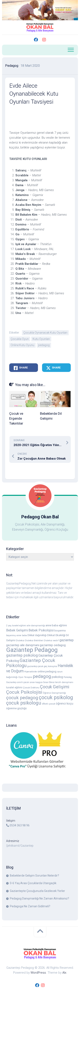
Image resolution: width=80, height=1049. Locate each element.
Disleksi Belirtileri (34, 640)
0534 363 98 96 (20, 825)
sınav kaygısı (36, 682)
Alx (64, 972)
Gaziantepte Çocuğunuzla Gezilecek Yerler (37, 891)
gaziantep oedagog (53, 645)
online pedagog (47, 671)
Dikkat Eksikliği (56, 635)
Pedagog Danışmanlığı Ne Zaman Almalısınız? (39, 898)
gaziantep (66, 640)
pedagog (44, 345)
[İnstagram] (44, 40)
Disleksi (20, 640)
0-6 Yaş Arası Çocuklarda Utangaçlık (33, 883)
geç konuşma (50, 666)
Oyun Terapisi (25, 677)
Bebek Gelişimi (17, 630)
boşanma (60, 630)
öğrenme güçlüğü (16, 708)
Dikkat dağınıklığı (37, 635)
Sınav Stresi (49, 682)
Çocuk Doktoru (31, 687)
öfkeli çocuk (48, 703)
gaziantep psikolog (22, 655)
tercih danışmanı (64, 682)
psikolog (57, 677)
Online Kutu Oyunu (22, 345)
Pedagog (11, 66)
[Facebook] (36, 40)
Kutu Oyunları (41, 339)
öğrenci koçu (64, 703)
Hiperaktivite (30, 671)
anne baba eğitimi (56, 625)
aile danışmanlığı (36, 625)
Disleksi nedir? (51, 640)
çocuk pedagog (22, 697)
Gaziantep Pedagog (32, 649)
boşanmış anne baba (16, 635)
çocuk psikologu (23, 703)
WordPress (38, 972)
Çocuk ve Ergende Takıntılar (16, 418)
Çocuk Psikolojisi (24, 692)
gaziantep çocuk (35, 666)
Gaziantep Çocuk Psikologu (30, 663)
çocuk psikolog (56, 697)
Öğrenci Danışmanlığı (54, 693)
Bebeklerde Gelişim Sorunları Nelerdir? (34, 875)
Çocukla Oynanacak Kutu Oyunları (45, 332)
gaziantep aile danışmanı (22, 645)
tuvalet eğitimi (14, 687)
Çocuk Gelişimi (54, 686)
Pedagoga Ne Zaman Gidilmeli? (30, 906)
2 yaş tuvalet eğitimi (16, 625)
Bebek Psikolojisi (41, 630)
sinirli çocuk (23, 682)
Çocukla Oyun (20, 339)
